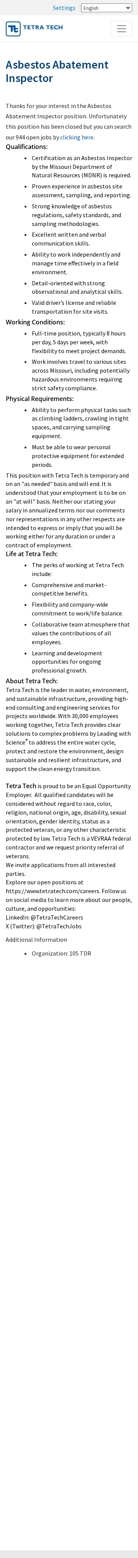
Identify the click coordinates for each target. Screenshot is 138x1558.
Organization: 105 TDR (61, 953)
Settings (64, 7)
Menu (122, 29)
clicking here (77, 137)
